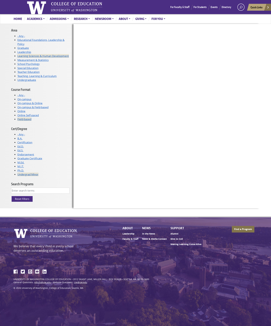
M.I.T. (20, 166)
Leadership (24, 52)
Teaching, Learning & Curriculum (37, 76)
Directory (226, 7)
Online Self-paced (28, 115)
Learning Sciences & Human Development (43, 56)
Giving (139, 19)
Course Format (20, 89)
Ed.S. (20, 150)
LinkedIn (45, 271)
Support (177, 228)
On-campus (24, 99)
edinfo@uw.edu (42, 282)
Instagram (31, 271)
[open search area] (240, 7)
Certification (24, 142)
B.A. (19, 138)
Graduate (23, 48)
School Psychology (28, 64)
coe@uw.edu (80, 282)
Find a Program (243, 229)
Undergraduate (26, 80)
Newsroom (103, 19)
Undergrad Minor (27, 174)
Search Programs (22, 184)
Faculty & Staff (130, 238)
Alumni (174, 233)
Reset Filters (22, 199)
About (123, 19)
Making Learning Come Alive (185, 244)
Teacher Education (28, 72)
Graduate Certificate (29, 158)
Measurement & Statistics (33, 60)
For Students (200, 7)
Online (21, 111)
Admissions (58, 19)
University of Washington (37, 7)
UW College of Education (76, 7)
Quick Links (256, 7)
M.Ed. (20, 162)
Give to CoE (176, 238)
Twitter (24, 271)
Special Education (27, 68)
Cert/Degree (19, 129)
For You (157, 19)
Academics (34, 19)
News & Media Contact (154, 238)
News (146, 228)
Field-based (24, 119)
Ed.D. (20, 146)
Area (14, 30)
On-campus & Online (30, 103)
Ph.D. (20, 170)
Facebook (16, 271)
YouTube (38, 271)
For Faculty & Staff (180, 7)
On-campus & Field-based (32, 107)
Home (18, 19)
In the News (148, 233)
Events (214, 7)
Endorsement (25, 154)
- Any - (21, 36)
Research (81, 19)
